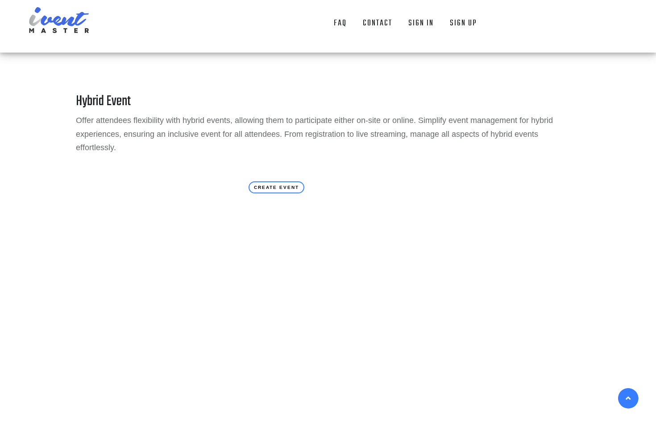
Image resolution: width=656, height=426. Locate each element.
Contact (377, 23)
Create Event (276, 187)
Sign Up (463, 23)
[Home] (59, 20)
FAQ (340, 23)
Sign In (421, 23)
